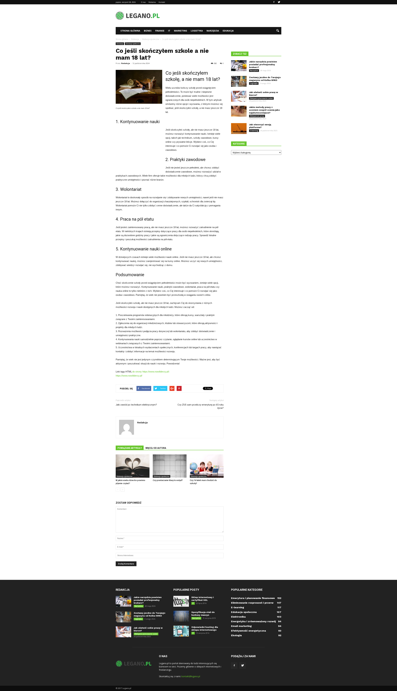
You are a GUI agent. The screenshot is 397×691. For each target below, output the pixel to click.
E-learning (254, 130)
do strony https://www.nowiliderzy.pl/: (151, 371)
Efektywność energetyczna (248, 630)
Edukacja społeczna (133, 44)
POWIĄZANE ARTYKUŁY (130, 448)
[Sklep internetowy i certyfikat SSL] (181, 601)
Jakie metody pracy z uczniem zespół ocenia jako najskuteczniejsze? (264, 110)
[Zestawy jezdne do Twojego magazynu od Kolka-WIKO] (239, 81)
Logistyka (197, 30)
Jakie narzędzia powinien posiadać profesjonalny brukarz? (263, 64)
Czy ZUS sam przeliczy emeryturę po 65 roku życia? (201, 406)
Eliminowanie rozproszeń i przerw (252, 602)
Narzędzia (213, 30)
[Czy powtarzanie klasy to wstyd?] (170, 466)
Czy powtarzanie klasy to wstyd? (168, 480)
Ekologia (236, 635)
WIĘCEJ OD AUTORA (155, 448)
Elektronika (238, 616)
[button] (277, 30)
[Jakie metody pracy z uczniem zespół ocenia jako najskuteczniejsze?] (239, 111)
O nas (143, 2)
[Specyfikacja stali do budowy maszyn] (181, 616)
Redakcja (125, 63)
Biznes (148, 30)
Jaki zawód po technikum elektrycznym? (136, 404)
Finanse (159, 30)
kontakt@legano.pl (190, 676)
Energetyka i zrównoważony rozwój (253, 621)
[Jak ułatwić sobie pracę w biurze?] (239, 96)
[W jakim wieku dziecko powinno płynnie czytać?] (132, 466)
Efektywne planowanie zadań (261, 98)
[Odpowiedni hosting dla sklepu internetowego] (181, 631)
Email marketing (241, 626)
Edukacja (228, 30)
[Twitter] (279, 2)
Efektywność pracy (257, 116)
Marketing (180, 30)
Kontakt (162, 2)
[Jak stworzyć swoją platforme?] (239, 128)
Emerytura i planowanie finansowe (253, 598)
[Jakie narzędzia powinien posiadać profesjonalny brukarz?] (239, 65)
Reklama (152, 2)
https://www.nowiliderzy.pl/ (129, 375)
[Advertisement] (224, 16)
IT (169, 30)
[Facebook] (274, 2)
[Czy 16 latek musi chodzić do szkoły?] (207, 466)
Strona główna (130, 30)
